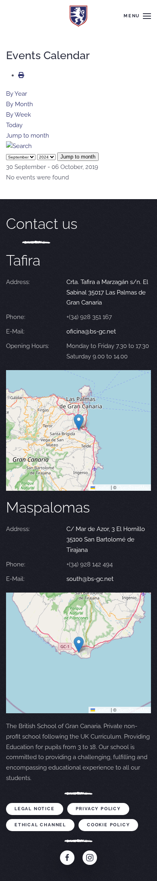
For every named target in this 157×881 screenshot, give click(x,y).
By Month (19, 104)
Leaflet (102, 487)
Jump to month (27, 135)
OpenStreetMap (133, 487)
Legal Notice (34, 808)
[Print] (21, 75)
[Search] (19, 146)
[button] (137, 16)
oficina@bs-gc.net (91, 331)
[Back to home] (79, 16)
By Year (16, 93)
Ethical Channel (40, 824)
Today (14, 125)
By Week (18, 114)
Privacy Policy (98, 808)
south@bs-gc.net (90, 579)
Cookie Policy (108, 824)
